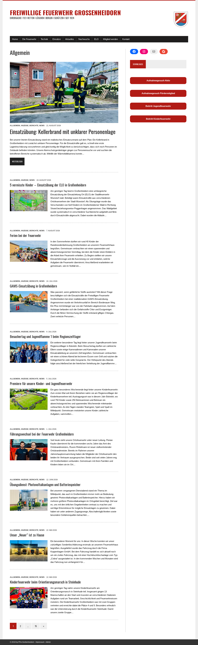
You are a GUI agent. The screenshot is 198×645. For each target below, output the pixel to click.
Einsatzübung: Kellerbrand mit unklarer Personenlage (63, 131)
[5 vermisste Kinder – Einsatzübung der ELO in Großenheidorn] (29, 209)
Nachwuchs (84, 39)
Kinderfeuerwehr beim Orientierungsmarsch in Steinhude (45, 581)
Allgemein (15, 126)
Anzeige (25, 126)
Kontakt (126, 39)
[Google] (164, 51)
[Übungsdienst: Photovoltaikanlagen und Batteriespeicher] (29, 509)
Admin (48, 642)
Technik (44, 39)
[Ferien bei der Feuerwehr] (29, 260)
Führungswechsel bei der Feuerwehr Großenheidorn (42, 434)
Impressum (40, 642)
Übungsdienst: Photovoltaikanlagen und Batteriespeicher (45, 484)
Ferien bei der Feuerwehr (25, 235)
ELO (96, 39)
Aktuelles (69, 39)
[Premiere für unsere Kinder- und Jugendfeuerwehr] (29, 408)
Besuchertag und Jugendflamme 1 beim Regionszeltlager (45, 336)
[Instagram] (144, 51)
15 (36, 626)
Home (15, 39)
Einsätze (56, 39)
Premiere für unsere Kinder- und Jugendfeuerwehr (41, 383)
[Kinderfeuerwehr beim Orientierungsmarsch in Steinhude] (29, 606)
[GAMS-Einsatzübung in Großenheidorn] (29, 310)
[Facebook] (134, 51)
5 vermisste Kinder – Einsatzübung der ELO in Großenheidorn (48, 184)
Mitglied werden (110, 39)
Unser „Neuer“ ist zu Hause (27, 534)
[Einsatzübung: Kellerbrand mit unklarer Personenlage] (64, 121)
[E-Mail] (154, 51)
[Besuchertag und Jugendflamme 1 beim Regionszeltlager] (29, 361)
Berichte (33, 126)
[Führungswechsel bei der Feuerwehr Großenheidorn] (29, 458)
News (41, 126)
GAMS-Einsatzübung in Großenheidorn (33, 285)
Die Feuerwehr (29, 39)
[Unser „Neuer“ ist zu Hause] (29, 559)
